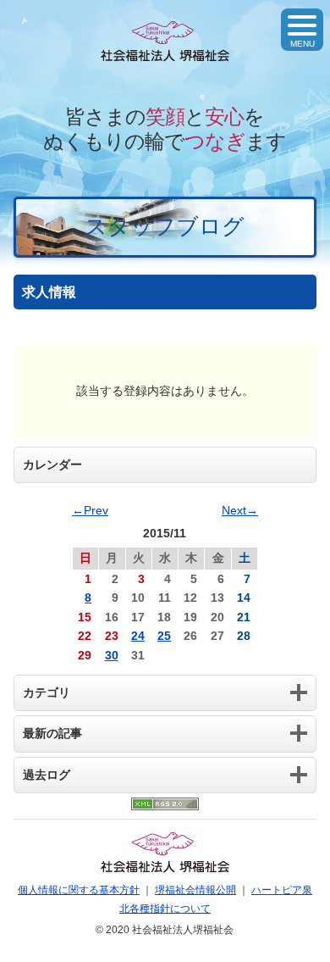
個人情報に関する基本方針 (79, 890)
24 (138, 635)
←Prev (90, 510)
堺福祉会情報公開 (195, 890)
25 (164, 635)
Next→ (240, 510)
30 (111, 655)
